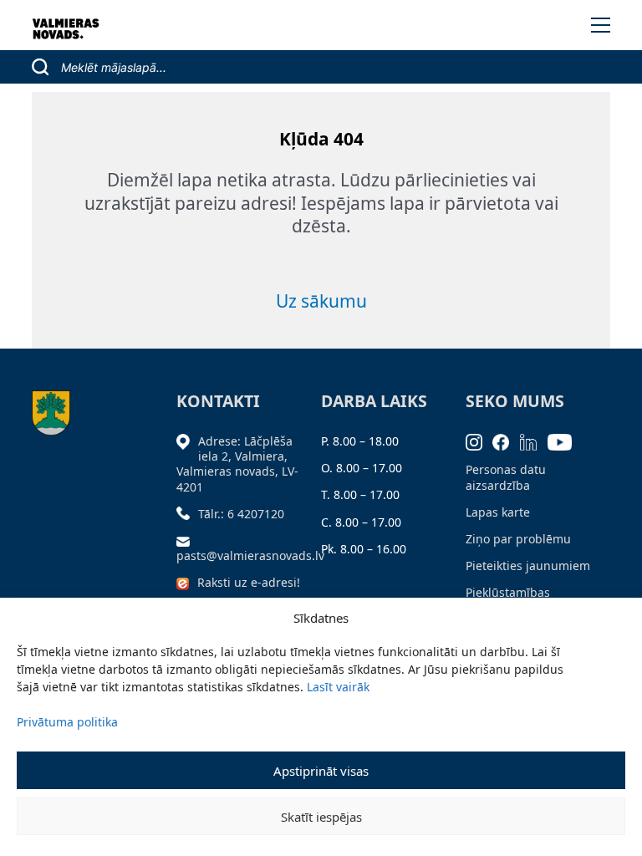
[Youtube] (565, 441)
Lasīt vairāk (338, 687)
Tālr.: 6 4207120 (241, 514)
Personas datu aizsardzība (506, 476)
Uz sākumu (321, 301)
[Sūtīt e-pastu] (187, 540)
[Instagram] (479, 441)
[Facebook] (506, 441)
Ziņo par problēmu (518, 539)
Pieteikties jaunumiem (528, 565)
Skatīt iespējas (321, 816)
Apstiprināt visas (321, 770)
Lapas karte (498, 512)
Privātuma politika (67, 722)
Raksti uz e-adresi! (248, 582)
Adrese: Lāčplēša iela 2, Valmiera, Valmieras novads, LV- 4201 (237, 464)
